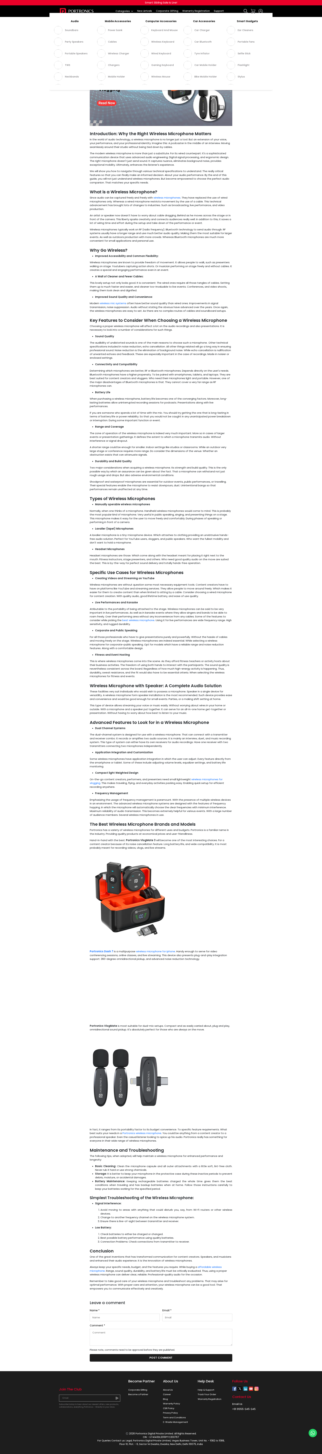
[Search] (246, 11)
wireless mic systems (113, 303)
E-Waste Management (175, 1422)
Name (95, 1310)
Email (167, 1310)
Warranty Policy (171, 1403)
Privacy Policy (170, 1412)
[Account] (260, 11)
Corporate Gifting (137, 1389)
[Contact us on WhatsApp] (313, 1433)
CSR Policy (168, 1408)
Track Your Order (207, 1394)
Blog (165, 1399)
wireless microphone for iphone (155, 951)
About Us (168, 1389)
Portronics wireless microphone (141, 1133)
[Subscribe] (117, 1398)
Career (167, 1394)
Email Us (237, 1404)
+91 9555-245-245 (244, 1409)
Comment (97, 1325)
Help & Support (206, 1389)
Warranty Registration (209, 1399)
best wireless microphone (138, 620)
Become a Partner (138, 1394)
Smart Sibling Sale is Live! (161, 3)
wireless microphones (166, 197)
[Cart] (253, 11)
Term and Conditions (174, 1417)
